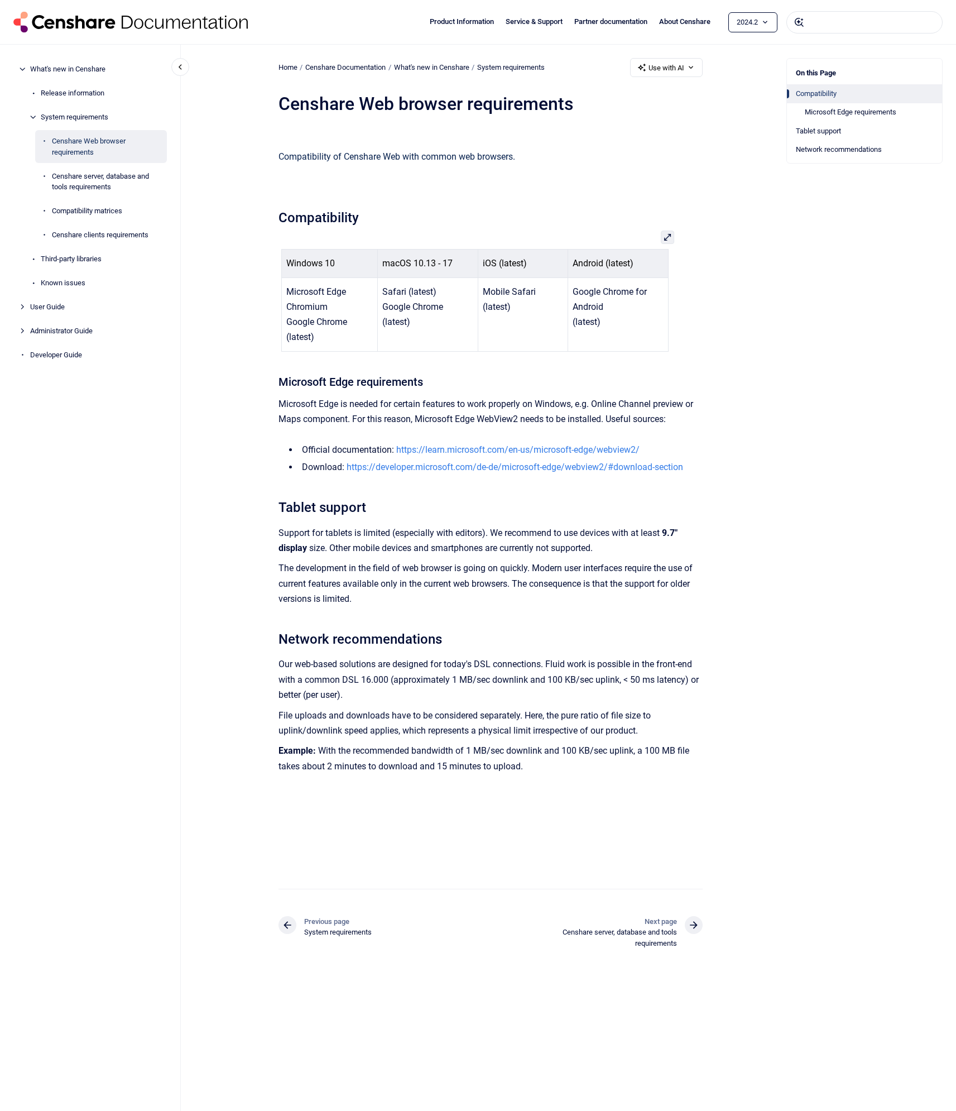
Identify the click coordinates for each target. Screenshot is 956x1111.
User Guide (47, 307)
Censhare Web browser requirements (89, 146)
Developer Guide (56, 355)
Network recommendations (839, 149)
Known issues (63, 283)
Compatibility (816, 93)
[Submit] (799, 22)
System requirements (74, 117)
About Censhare (684, 21)
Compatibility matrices (87, 211)
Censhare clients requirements (100, 235)
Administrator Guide (61, 331)
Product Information (462, 21)
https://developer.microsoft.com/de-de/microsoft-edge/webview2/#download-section (515, 467)
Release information (72, 93)
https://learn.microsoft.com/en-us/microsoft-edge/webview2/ (518, 449)
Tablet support (818, 131)
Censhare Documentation (345, 67)
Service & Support (534, 21)
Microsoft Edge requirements (850, 112)
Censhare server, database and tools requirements (100, 181)
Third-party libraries (71, 259)
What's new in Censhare (67, 69)
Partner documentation (610, 21)
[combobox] (864, 22)
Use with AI (666, 68)
